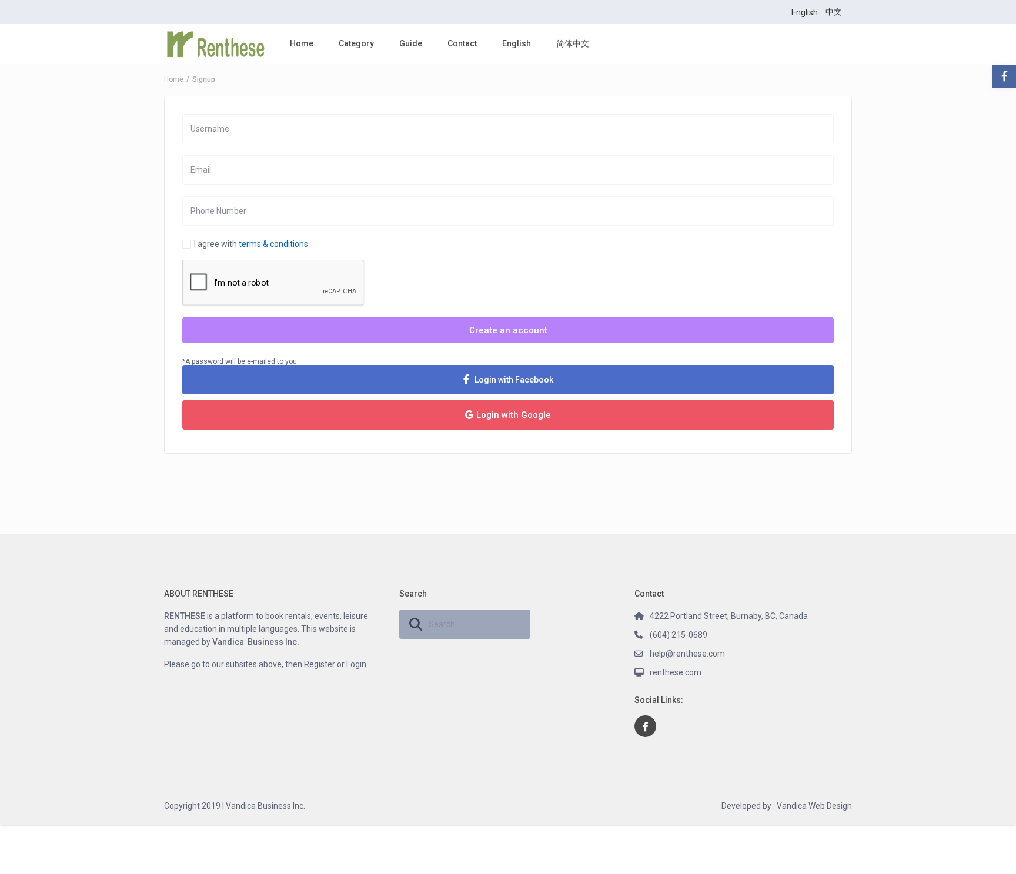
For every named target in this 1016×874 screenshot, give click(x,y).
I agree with (251, 244)
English (804, 12)
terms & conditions (273, 244)
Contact (462, 43)
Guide (410, 43)
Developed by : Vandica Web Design (786, 806)
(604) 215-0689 (678, 634)
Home (301, 43)
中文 (833, 11)
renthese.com (675, 672)
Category (356, 43)
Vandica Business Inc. (255, 642)
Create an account (508, 330)
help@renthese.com (687, 653)
